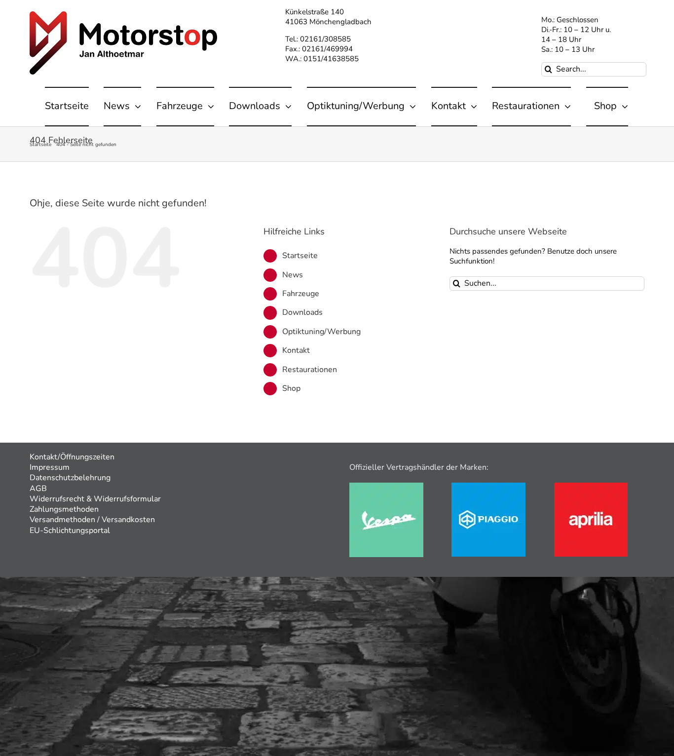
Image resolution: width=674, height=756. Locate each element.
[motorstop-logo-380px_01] (123, 15)
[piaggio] (488, 486)
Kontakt (296, 350)
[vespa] (386, 486)
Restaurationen (309, 369)
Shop (291, 388)
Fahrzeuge (300, 293)
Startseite (300, 255)
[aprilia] (591, 486)
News (292, 274)
